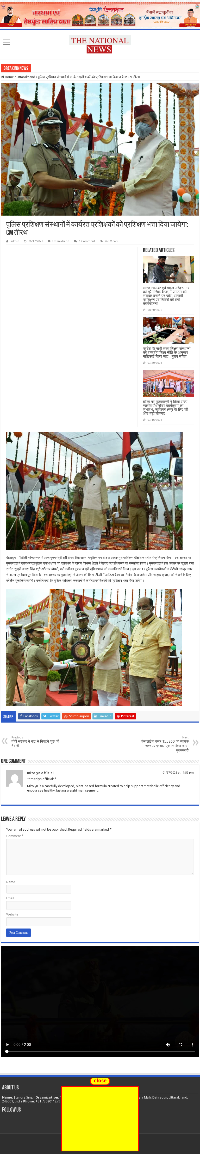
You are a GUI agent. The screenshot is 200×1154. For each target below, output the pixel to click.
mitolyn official (40, 773)
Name (10, 882)
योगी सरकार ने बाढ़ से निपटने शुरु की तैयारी (35, 742)
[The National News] (100, 43)
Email (10, 898)
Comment (14, 836)
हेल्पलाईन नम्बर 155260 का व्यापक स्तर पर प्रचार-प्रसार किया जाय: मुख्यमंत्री (165, 744)
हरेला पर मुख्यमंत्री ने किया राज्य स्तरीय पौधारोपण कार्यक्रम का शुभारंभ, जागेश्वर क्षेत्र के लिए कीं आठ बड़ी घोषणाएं (165, 407)
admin (14, 241)
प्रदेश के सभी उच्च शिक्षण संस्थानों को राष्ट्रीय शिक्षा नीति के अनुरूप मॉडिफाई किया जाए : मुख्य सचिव (166, 352)
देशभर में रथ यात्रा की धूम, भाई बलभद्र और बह (61, 68)
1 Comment (87, 241)
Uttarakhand (26, 77)
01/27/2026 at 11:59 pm (178, 772)
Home (9, 77)
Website (12, 914)
